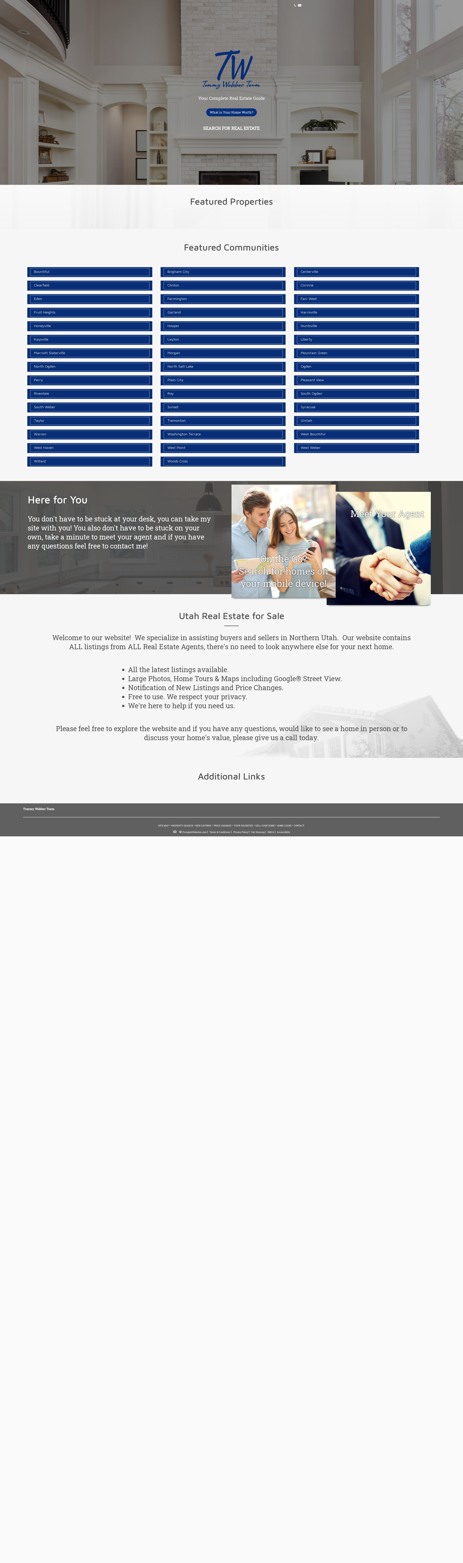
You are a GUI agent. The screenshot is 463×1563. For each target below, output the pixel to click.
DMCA (270, 832)
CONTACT (299, 825)
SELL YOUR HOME (265, 825)
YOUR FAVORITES (243, 825)
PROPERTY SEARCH (182, 825)
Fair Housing (258, 832)
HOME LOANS (284, 825)
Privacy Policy (240, 832)
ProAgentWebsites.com (194, 832)
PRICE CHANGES (223, 825)
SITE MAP (163, 825)
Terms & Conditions (219, 832)
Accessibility (283, 832)
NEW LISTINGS (203, 825)
